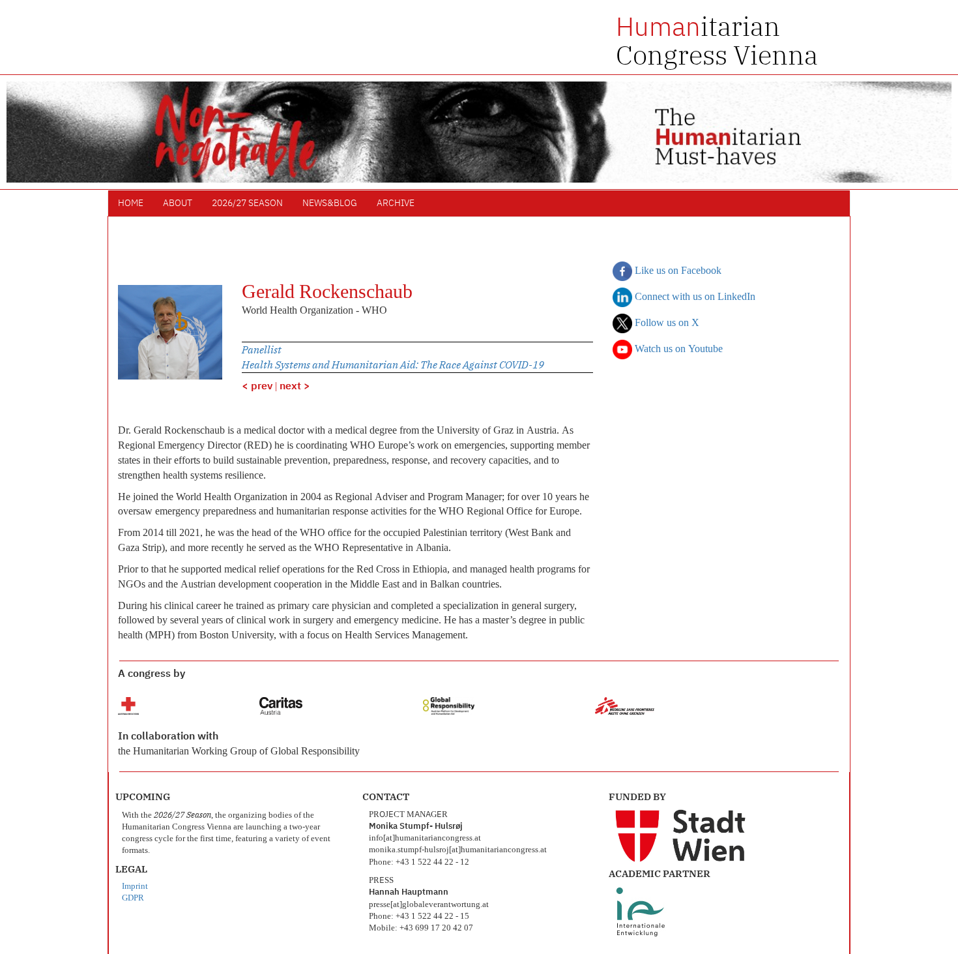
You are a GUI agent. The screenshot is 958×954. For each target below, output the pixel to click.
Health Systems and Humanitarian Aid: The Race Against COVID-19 (393, 364)
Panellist (262, 349)
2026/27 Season (247, 203)
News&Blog (329, 203)
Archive (395, 203)
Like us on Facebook (676, 271)
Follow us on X (665, 323)
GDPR (133, 898)
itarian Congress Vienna (717, 40)
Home (130, 203)
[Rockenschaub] (170, 332)
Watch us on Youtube (677, 349)
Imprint (135, 886)
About (177, 203)
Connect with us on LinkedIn (693, 297)
